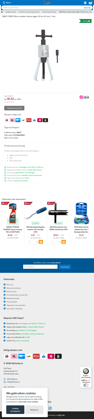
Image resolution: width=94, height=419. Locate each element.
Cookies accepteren (15, 409)
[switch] (85, 385)
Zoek (86, 8)
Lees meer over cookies (28, 401)
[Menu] (90, 368)
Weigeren (34, 410)
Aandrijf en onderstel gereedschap (29, 12)
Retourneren (11, 291)
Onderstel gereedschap (49, 12)
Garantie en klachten (14, 309)
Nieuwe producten (13, 288)
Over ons (9, 285)
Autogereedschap (11, 12)
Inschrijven (65, 267)
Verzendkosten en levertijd (16, 295)
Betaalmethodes (12, 298)
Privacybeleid (11, 302)
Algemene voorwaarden (15, 305)
